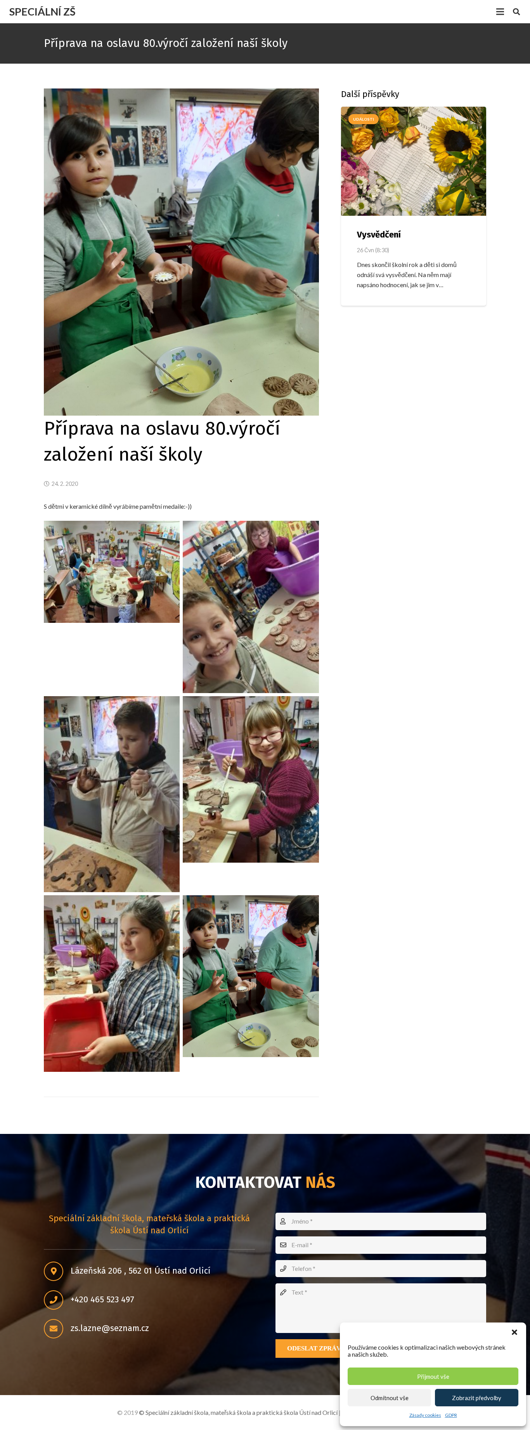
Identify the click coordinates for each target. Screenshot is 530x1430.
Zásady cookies (425, 1415)
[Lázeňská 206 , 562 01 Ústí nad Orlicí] (57, 1271)
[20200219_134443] (250, 606)
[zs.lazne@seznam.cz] (57, 1328)
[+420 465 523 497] (57, 1300)
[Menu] (500, 11)
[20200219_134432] (111, 794)
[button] (514, 1332)
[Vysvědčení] (413, 161)
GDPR (451, 1415)
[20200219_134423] (250, 779)
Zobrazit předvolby (476, 1397)
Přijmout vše (433, 1376)
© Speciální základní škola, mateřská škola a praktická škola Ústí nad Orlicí (238, 1412)
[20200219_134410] (111, 983)
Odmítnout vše (390, 1397)
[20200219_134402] (250, 976)
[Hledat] (516, 12)
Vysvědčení (379, 234)
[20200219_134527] (111, 571)
